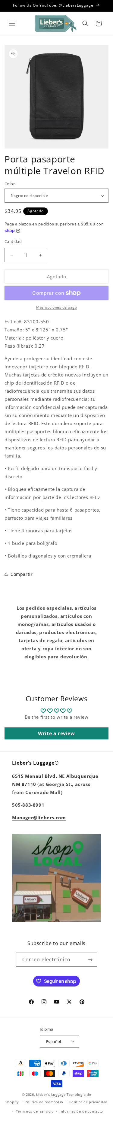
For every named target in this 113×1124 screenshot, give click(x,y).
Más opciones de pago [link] (56, 307)
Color (10, 183)
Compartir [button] (22, 574)
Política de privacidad (88, 1102)
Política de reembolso (44, 1102)
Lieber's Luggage (51, 1094)
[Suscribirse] (90, 960)
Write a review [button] (56, 733)
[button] (12, 23)
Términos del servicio (35, 1111)
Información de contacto (81, 1111)
